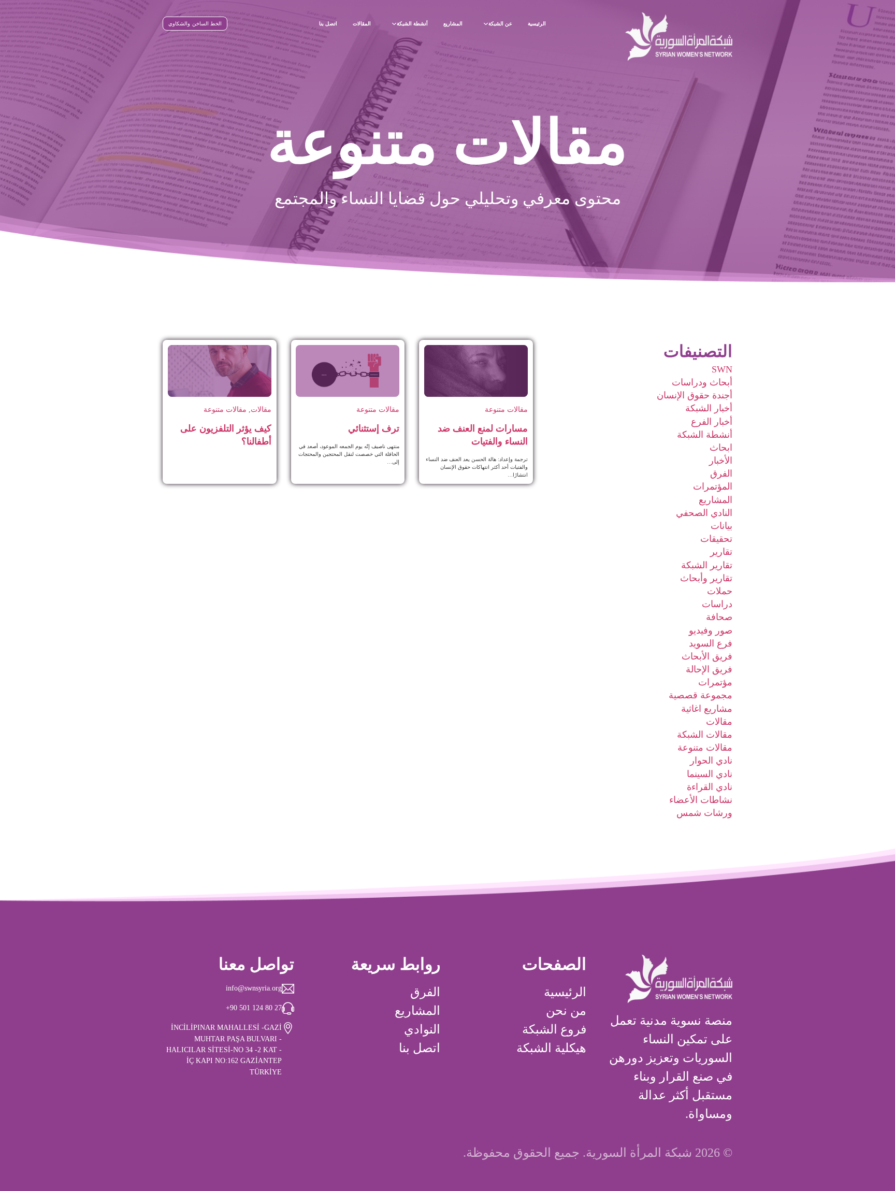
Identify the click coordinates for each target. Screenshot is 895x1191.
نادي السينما (709, 774)
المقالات (362, 23)
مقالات (719, 721)
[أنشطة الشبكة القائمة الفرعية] (394, 23)
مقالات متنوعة (704, 747)
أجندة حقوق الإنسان (694, 395)
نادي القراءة (709, 787)
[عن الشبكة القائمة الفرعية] (485, 23)
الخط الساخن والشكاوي (195, 23)
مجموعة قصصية (700, 695)
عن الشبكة (500, 23)
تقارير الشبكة (706, 565)
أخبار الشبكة (708, 408)
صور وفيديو (710, 630)
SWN (722, 369)
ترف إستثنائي (373, 428)
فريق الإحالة (709, 669)
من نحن (566, 1010)
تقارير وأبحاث (706, 578)
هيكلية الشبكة (551, 1048)
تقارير (721, 552)
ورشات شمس (704, 813)
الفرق (721, 473)
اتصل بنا (328, 23)
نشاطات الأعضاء (700, 800)
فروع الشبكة (554, 1029)
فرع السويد (710, 643)
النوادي (422, 1029)
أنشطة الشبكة (412, 23)
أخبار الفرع (711, 422)
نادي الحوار (711, 760)
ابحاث (721, 447)
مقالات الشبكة (704, 734)
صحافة (719, 617)
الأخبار (720, 460)
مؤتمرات (715, 682)
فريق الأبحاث (707, 656)
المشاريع (453, 23)
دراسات (717, 604)
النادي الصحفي (704, 513)
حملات (719, 591)
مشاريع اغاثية (706, 709)
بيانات (721, 526)
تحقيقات (716, 539)
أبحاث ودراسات (702, 382)
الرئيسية (537, 23)
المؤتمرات (712, 486)
